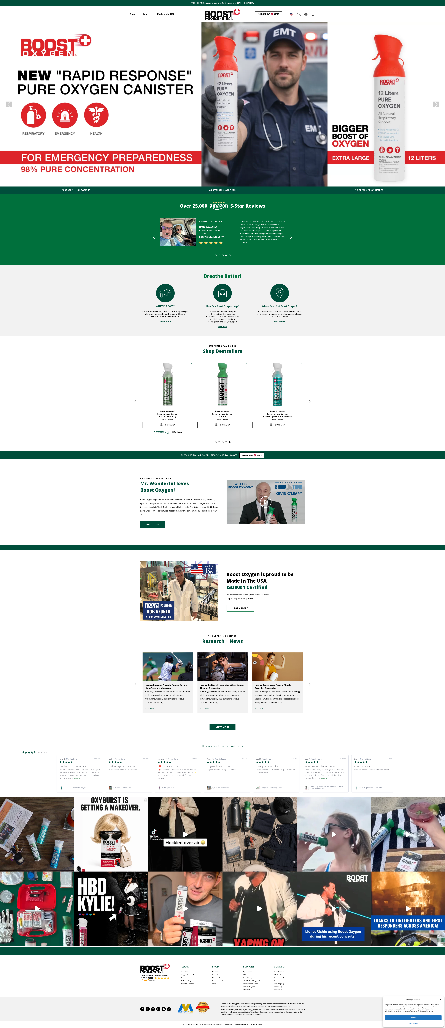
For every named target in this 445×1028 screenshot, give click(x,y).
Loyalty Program (249, 987)
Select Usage (248, 978)
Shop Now (222, 326)
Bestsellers (216, 975)
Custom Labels (279, 978)
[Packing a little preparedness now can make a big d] (37, 909)
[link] (79, 788)
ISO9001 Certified (187, 984)
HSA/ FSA (246, 990)
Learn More (165, 321)
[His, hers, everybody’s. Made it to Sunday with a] (259, 834)
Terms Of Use (222, 1024)
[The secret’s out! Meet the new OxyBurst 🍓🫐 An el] (111, 834)
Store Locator (279, 972)
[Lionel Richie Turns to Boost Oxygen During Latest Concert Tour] (277, 666)
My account (247, 972)
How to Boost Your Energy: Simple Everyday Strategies (218, 686)
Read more (149, 708)
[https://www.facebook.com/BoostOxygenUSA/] (142, 1009)
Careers (277, 981)
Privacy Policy (413, 1023)
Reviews (184, 978)
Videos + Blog (186, 981)
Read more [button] (77, 778)
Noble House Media (255, 1024)
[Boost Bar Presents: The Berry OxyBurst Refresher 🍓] (408, 834)
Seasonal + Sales (218, 981)
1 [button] (215, 255)
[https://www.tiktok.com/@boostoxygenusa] (169, 1009)
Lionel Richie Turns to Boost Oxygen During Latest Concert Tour (274, 686)
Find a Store (279, 321)
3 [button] (222, 255)
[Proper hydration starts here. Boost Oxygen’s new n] (185, 909)
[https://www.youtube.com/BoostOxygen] (164, 1009)
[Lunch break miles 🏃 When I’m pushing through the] (334, 834)
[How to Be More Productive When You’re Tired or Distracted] (168, 666)
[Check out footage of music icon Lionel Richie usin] (259, 909)
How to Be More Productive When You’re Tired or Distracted (167, 686)
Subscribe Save (268, 14)
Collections (216, 972)
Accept (413, 1018)
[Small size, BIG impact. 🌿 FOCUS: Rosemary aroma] (37, 834)
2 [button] (219, 255)
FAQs (245, 975)
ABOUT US (152, 524)
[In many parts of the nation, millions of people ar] (408, 909)
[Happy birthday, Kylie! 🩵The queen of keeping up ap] (111, 909)
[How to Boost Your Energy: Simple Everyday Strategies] (222, 666)
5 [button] (229, 255)
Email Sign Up (279, 984)
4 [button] (226, 255)
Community (278, 987)
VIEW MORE (222, 727)
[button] (440, 1000)
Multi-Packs (216, 978)
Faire (214, 984)
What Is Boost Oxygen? (251, 981)
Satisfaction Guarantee (251, 984)
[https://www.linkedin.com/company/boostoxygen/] (158, 1009)
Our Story (184, 972)
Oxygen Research (187, 975)
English (291, 14)
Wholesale (278, 975)
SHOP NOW (247, 3)
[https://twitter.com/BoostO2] (148, 1009)
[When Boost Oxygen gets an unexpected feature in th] (185, 834)
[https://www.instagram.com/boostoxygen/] (153, 1009)
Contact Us (278, 990)
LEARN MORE (240, 608)
